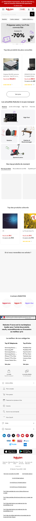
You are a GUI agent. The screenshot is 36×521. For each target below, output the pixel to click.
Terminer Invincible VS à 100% (11, 473)
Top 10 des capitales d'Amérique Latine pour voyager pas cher (17, 498)
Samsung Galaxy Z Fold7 (11, 354)
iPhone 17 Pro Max (10, 356)
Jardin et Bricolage (14, 106)
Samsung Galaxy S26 (11, 347)
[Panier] (32, 9)
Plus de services (21, 463)
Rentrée (4, 106)
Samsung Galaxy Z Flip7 (11, 352)
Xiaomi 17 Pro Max (10, 358)
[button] (18, 3)
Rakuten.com (18, 466)
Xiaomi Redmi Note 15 (11, 360)
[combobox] (15, 14)
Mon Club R (9, 417)
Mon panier (9, 394)
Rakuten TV (10, 463)
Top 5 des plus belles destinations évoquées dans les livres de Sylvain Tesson (17, 516)
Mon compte (10, 389)
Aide (6, 423)
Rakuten (8, 429)
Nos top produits (6, 168)
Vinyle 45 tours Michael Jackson (18, 487)
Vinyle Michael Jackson (18, 478)
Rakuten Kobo (5, 463)
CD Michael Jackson (27, 473)
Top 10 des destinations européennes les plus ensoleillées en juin (15, 510)
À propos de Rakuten (28, 463)
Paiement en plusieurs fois (14, 400)
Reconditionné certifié (19, 168)
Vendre (8, 406)
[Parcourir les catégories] (3, 9)
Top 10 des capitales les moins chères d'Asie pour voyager (16, 492)
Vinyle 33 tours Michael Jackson (18, 482)
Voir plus (18, 94)
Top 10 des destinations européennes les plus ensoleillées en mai (15, 504)
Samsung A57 (9, 349)
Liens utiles (9, 383)
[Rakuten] (9, 9)
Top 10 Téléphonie (11, 343)
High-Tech (25, 106)
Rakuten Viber (15, 463)
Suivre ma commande (12, 411)
